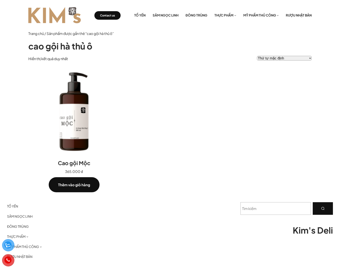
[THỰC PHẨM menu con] (235, 15)
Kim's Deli (313, 230)
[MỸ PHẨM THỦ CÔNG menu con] (278, 15)
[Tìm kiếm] (323, 208)
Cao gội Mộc (74, 163)
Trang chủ (36, 33)
